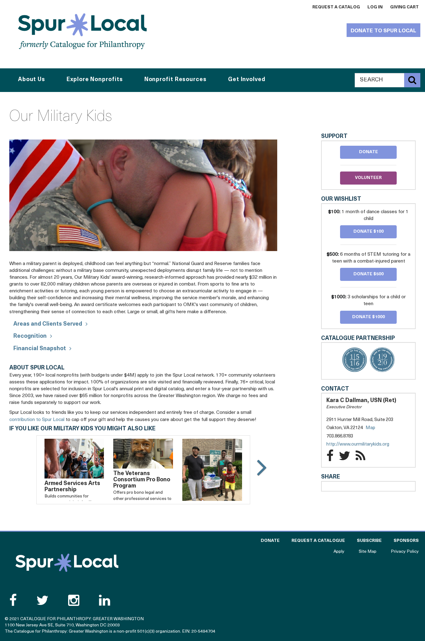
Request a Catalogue (318, 540)
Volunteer (368, 178)
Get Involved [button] (246, 80)
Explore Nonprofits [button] (95, 80)
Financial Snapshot (39, 349)
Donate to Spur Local (383, 31)
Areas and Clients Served (47, 324)
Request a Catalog (336, 7)
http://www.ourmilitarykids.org (364, 445)
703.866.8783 (339, 436)
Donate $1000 (368, 317)
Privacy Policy (405, 551)
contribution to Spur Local (36, 419)
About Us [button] (31, 80)
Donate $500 (368, 274)
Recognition (30, 336)
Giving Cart (404, 7)
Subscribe (369, 540)
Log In (375, 7)
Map (370, 428)
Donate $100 (368, 231)
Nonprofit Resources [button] (175, 80)
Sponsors (406, 540)
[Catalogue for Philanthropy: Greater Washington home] (82, 31)
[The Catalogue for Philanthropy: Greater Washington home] (67, 563)
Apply (339, 551)
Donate (368, 152)
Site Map (367, 551)
